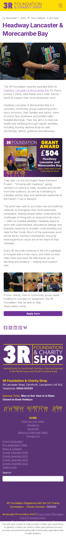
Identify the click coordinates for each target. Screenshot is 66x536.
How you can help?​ (33, 421)
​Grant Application (12, 441)
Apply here (33, 313)
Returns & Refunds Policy (33, 432)
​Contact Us (33, 436)
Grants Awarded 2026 (15, 452)
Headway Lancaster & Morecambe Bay (26, 90)
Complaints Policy (37, 518)
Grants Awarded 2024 (15, 459)
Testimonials (9, 467)
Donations (33, 425)
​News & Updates (12, 448)
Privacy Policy (44, 514)
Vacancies (33, 428)
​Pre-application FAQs (14, 445)
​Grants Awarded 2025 (15, 456)
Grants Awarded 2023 (15, 463)
